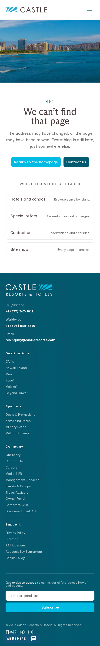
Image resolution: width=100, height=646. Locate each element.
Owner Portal (15, 499)
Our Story (13, 455)
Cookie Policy (15, 558)
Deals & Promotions (20, 415)
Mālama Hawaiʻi (17, 433)
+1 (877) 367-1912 (19, 311)
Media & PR (14, 474)
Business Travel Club (21, 511)
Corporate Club (17, 505)
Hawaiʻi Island (16, 368)
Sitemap (12, 539)
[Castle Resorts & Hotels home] (26, 10)
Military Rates (16, 427)
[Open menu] (89, 10)
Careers (11, 467)
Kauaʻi (10, 380)
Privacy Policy (15, 533)
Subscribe (50, 607)
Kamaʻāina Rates (18, 421)
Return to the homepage (36, 162)
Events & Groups (18, 486)
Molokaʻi (11, 387)
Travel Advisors (17, 493)
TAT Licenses (16, 545)
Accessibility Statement (24, 552)
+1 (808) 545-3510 (20, 326)
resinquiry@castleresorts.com (30, 340)
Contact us (76, 162)
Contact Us (14, 461)
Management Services (23, 480)
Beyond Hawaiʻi (17, 393)
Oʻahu (10, 362)
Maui (9, 374)
